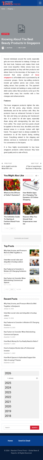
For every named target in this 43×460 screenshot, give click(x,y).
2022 (8, 397)
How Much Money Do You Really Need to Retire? (21, 341)
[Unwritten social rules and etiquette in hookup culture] (34, 262)
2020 (8, 406)
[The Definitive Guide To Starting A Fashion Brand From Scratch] (12, 209)
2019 (8, 411)
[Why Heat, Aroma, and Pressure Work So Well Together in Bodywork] (34, 253)
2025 (8, 383)
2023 (8, 392)
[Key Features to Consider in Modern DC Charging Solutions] (34, 271)
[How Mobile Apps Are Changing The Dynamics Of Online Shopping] (31, 185)
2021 (8, 401)
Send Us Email (24, 441)
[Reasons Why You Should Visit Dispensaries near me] (31, 209)
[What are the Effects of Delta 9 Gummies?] (12, 185)
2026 (8, 373)
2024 (8, 387)
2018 (8, 416)
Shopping (5, 34)
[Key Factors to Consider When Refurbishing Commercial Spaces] (34, 280)
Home (10, 441)
